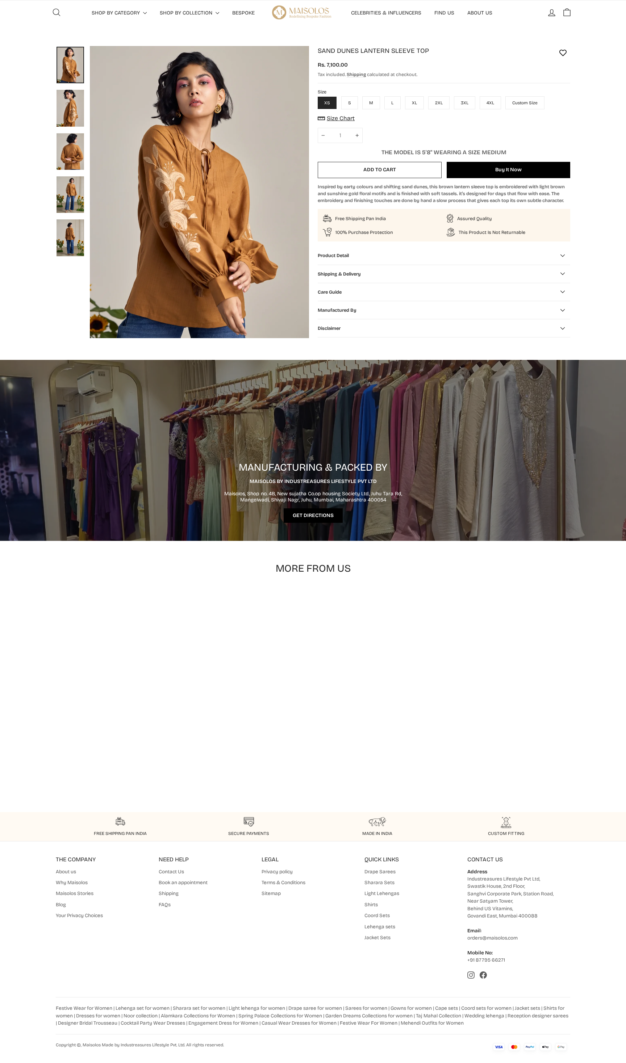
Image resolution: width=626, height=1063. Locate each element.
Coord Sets (377, 915)
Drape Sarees (380, 872)
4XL (490, 102)
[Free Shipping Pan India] (120, 822)
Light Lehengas (381, 893)
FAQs (165, 905)
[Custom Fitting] (506, 822)
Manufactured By (337, 310)
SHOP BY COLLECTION (187, 13)
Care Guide (330, 292)
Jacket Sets (377, 937)
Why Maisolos (72, 882)
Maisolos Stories (74, 893)
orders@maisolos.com (492, 938)
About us (66, 872)
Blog (61, 905)
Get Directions (313, 515)
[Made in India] (377, 822)
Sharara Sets (379, 882)
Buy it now (508, 170)
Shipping (356, 74)
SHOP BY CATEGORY (116, 13)
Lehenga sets (379, 927)
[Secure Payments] (248, 822)
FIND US (444, 13)
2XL (439, 102)
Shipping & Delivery (339, 274)
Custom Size (525, 102)
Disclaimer (329, 328)
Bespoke (243, 13)
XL (414, 102)
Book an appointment (183, 882)
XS (327, 102)
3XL (464, 102)
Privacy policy (277, 872)
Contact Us (171, 872)
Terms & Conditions (283, 882)
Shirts (371, 905)
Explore (117, 758)
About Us (479, 13)
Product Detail (333, 255)
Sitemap (271, 893)
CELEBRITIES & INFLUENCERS (386, 13)
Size (322, 91)
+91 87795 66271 (486, 960)
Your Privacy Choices (79, 915)
